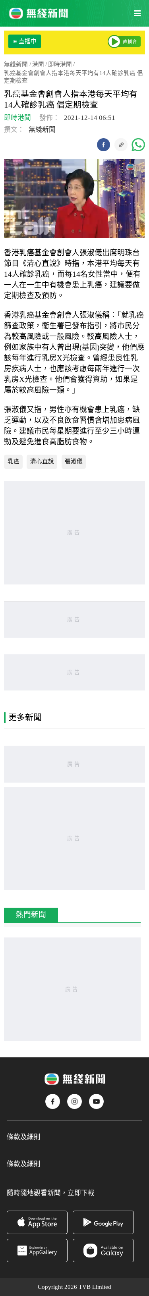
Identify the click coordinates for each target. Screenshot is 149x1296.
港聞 (38, 64)
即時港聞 (60, 64)
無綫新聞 (16, 64)
